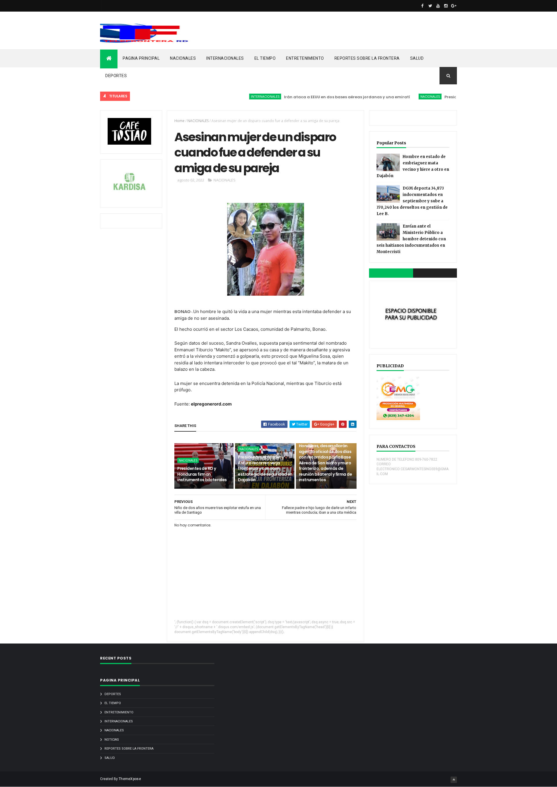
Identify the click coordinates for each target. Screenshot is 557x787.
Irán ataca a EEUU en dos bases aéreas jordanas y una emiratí (333, 97)
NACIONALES (183, 58)
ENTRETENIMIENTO (305, 58)
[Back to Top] (454, 780)
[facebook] (422, 6)
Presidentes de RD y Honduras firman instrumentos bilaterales (202, 474)
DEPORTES (116, 75)
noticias (111, 739)
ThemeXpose (130, 779)
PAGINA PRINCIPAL (141, 58)
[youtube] (438, 6)
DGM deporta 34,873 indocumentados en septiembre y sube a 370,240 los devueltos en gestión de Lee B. (412, 201)
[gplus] (454, 6)
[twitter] (430, 6)
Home (179, 120)
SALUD (417, 58)
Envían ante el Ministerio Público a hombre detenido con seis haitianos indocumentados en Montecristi (411, 239)
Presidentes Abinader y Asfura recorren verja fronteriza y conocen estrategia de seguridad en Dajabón (265, 468)
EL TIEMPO (265, 58)
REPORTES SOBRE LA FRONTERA (367, 58)
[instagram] (446, 6)
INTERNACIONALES (225, 58)
